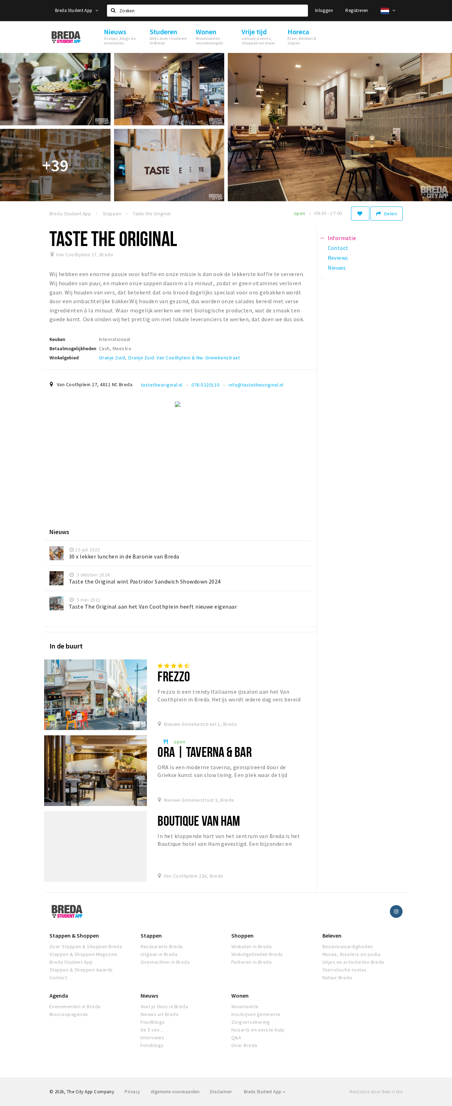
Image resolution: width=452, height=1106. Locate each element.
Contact (58, 977)
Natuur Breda (337, 977)
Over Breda (244, 1045)
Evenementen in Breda (75, 1006)
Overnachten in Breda (165, 962)
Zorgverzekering (250, 1022)
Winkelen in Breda (251, 946)
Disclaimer (221, 1092)
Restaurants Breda (162, 946)
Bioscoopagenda (68, 1014)
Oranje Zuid (112, 357)
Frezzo (173, 676)
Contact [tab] (338, 247)
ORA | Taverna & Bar (204, 751)
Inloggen (324, 10)
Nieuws (149, 995)
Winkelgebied (64, 357)
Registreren (356, 10)
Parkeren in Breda (251, 962)
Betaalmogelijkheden (72, 348)
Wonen (240, 995)
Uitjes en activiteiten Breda (353, 962)
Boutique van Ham (198, 820)
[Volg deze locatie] (360, 214)
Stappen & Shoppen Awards (81, 970)
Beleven (331, 935)
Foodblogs (153, 1022)
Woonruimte (245, 1006)
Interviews (153, 1037)
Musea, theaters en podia (351, 954)
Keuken (57, 339)
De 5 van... (152, 1030)
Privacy (132, 1092)
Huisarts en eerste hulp (257, 1030)
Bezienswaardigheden (347, 946)
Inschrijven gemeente (256, 1014)
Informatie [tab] (342, 237)
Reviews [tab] (338, 257)
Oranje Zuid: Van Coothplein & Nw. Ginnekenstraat (184, 357)
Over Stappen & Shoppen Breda (85, 946)
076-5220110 (205, 385)
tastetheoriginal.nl (162, 385)
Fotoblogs (152, 1045)
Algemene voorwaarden (175, 1092)
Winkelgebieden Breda (257, 954)
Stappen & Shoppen (74, 935)
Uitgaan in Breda (159, 954)
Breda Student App (74, 10)
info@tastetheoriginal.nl (256, 385)
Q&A (236, 1037)
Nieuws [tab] (337, 267)
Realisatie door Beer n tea (376, 1092)
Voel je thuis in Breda (164, 1006)
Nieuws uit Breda (160, 1014)
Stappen (151, 935)
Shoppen (242, 935)
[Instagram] (396, 911)
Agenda (58, 995)
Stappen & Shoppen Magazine (83, 954)
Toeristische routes (344, 970)
